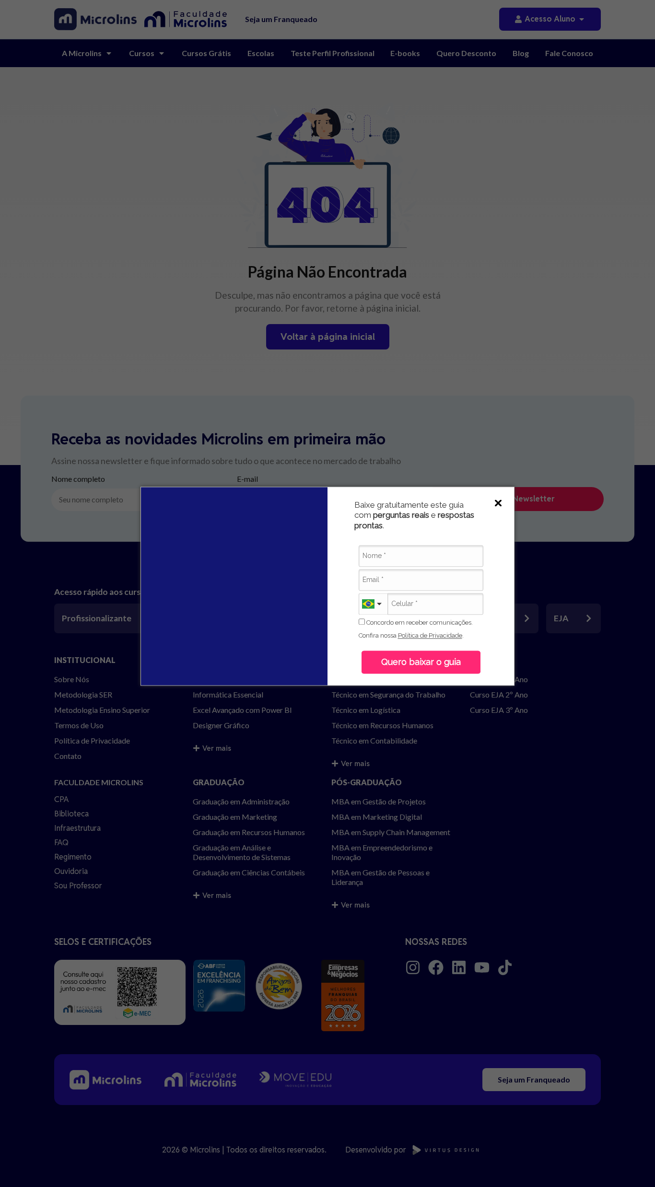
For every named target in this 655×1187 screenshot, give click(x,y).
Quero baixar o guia (421, 662)
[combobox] (373, 604)
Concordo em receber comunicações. (419, 622)
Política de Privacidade (430, 635)
